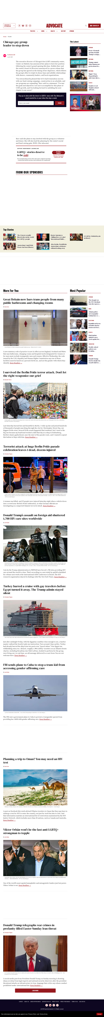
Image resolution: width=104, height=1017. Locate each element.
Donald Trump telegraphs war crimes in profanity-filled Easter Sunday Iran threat (29, 927)
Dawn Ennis (7, 306)
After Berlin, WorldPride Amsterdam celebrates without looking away (59, 246)
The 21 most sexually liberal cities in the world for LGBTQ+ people (25, 237)
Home (4, 36)
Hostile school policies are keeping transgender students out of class (93, 352)
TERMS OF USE (75, 1001)
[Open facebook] (19, 25)
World (9, 36)
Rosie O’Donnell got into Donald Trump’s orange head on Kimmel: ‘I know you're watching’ (94, 55)
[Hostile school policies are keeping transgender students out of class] (78, 347)
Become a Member (58, 152)
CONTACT (21, 1001)
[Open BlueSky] (23, 25)
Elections (91, 320)
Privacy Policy (32, 1014)
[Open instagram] (30, 25)
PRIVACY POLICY (55, 1001)
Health (53, 31)
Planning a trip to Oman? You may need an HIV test (33, 760)
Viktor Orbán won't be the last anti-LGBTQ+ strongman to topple (31, 831)
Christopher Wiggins (8, 454)
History (63, 31)
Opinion (72, 31)
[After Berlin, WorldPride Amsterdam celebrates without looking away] (43, 246)
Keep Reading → (16, 363)
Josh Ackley (7, 837)
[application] (85, 102)
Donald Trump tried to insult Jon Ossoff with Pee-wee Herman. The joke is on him (94, 363)
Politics (32, 31)
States (90, 83)
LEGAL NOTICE (82, 1001)
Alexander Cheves (8, 379)
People (91, 332)
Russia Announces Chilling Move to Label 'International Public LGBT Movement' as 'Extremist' (58, 239)
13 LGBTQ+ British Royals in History (92, 237)
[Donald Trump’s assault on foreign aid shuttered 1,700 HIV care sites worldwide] (35, 543)
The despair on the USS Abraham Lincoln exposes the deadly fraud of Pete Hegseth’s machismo (94, 305)
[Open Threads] (26, 25)
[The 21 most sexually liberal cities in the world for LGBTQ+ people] (9, 237)
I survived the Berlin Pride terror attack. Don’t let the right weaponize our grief (34, 374)
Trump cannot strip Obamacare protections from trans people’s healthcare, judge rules (94, 67)
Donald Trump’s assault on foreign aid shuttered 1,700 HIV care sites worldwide (34, 517)
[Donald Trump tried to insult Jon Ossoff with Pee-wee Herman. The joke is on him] (78, 359)
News (42, 31)
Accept (99, 1014)
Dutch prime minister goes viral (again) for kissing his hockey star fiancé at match (95, 340)
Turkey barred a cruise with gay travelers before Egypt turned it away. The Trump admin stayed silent (34, 589)
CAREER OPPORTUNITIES (35, 1001)
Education (91, 344)
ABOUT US (26, 1001)
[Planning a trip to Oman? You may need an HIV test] (35, 787)
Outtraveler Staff (12, 54)
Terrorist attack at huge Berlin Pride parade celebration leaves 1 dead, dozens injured (31, 448)
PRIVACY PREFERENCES (65, 1001)
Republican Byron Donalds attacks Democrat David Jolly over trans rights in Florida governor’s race (94, 328)
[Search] (86, 26)
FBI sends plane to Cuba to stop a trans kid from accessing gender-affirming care (34, 666)
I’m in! (59, 103)
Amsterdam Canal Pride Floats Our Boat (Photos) (25, 246)
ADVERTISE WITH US (46, 1001)
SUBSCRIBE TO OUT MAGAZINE (7, 25)
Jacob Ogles (7, 522)
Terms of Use (43, 1014)
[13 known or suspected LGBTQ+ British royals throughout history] (76, 237)
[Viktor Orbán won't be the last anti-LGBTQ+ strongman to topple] (35, 858)
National (91, 59)
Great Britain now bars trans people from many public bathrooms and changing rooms (33, 301)
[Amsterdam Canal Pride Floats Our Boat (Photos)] (9, 246)
